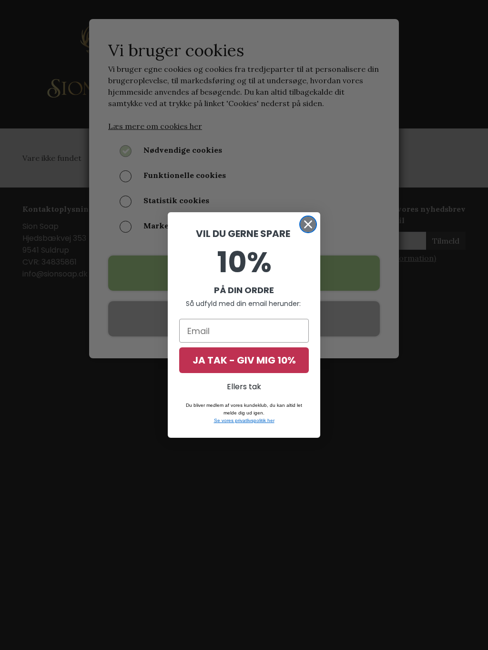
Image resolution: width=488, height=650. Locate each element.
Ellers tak (244, 386)
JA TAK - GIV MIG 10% (244, 360)
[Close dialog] (308, 224)
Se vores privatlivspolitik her (244, 420)
